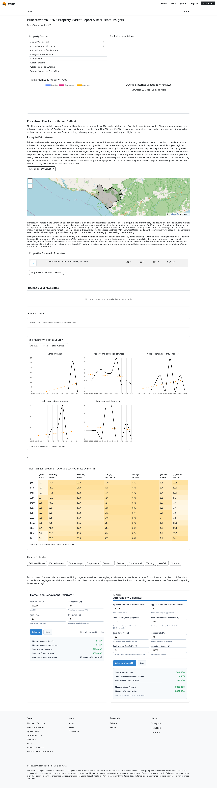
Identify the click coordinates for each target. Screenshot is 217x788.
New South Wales (35, 727)
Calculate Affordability (124, 663)
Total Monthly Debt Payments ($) (165, 622)
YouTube (155, 732)
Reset (47, 632)
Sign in (194, 3)
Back (30, 11)
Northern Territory (36, 723)
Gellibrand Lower (37, 563)
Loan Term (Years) (125, 637)
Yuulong (150, 563)
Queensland (33, 731)
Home (164, 3)
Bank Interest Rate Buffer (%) (129, 650)
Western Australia (35, 747)
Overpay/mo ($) (79, 619)
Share (186, 11)
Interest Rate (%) (161, 637)
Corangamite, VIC (42, 25)
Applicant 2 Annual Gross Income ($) (167, 608)
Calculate (36, 632)
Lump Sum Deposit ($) (160, 650)
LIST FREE (208, 3)
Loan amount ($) (37, 606)
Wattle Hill (108, 563)
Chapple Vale (93, 563)
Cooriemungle (76, 563)
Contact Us (74, 731)
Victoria (30, 743)
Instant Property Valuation (41, 168)
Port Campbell (135, 563)
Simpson (175, 563)
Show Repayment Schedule (92, 632)
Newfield (163, 563)
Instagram (156, 723)
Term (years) (38, 619)
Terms (113, 727)
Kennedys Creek (57, 563)
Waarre (120, 563)
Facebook (156, 727)
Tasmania (31, 739)
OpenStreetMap (174, 214)
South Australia (34, 735)
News (173, 3)
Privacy (113, 723)
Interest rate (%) (78, 606)
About (71, 723)
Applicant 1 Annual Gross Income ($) (129, 608)
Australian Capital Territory (40, 751)
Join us (183, 3)
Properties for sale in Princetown (46, 272)
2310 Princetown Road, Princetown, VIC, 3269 (66, 261)
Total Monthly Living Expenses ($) (129, 623)
